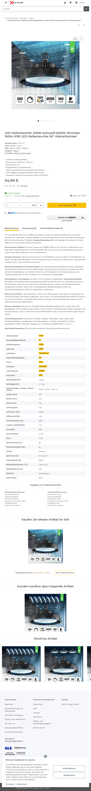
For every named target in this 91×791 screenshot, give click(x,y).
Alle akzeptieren (69, 768)
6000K (41, 344)
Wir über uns (10, 723)
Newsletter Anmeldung (14, 715)
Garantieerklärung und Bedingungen (14, 709)
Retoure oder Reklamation (15, 719)
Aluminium (42, 366)
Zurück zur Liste (12, 18)
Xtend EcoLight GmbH (70, 704)
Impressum (10, 784)
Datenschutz (22, 784)
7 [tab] (52, 121)
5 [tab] (48, 121)
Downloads (9, 704)
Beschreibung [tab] (11, 228)
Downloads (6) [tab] (29, 228)
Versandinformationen (14, 732)
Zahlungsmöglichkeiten (14, 728)
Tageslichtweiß (43, 353)
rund (40, 362)
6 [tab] (50, 121)
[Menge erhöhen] (40, 205)
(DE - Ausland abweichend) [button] (30, 196)
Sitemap (36, 713)
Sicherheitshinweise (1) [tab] (51, 228)
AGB (34, 708)
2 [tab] (40, 121)
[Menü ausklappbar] (6, 1)
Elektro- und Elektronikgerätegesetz (42, 722)
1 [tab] (38, 121)
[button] (65, 2)
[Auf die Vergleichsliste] (75, 38)
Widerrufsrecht (39, 728)
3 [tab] (43, 121)
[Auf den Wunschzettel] (81, 38)
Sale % (16, 151)
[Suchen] (86, 8)
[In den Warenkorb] (7, 33)
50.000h (41, 371)
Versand (24, 186)
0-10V (41, 335)
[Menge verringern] (7, 205)
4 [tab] (45, 121)
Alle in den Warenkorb (65, 573)
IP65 (40, 375)
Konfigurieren (69, 775)
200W (41, 349)
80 (40, 357)
